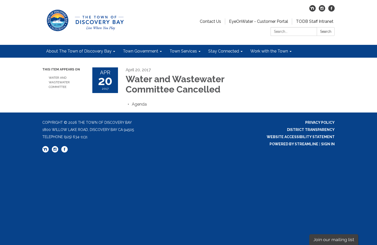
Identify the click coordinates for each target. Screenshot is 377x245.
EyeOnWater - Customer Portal (258, 21)
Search (325, 31)
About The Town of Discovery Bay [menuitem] (79, 51)
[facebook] (331, 10)
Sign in (328, 144)
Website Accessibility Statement (301, 137)
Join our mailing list (333, 239)
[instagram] (322, 10)
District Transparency (311, 130)
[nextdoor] (312, 10)
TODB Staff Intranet (314, 21)
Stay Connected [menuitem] (223, 51)
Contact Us (210, 21)
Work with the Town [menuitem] (269, 51)
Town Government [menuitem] (140, 51)
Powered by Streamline (294, 144)
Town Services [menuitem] (183, 51)
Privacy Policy (320, 122)
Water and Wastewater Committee (59, 82)
